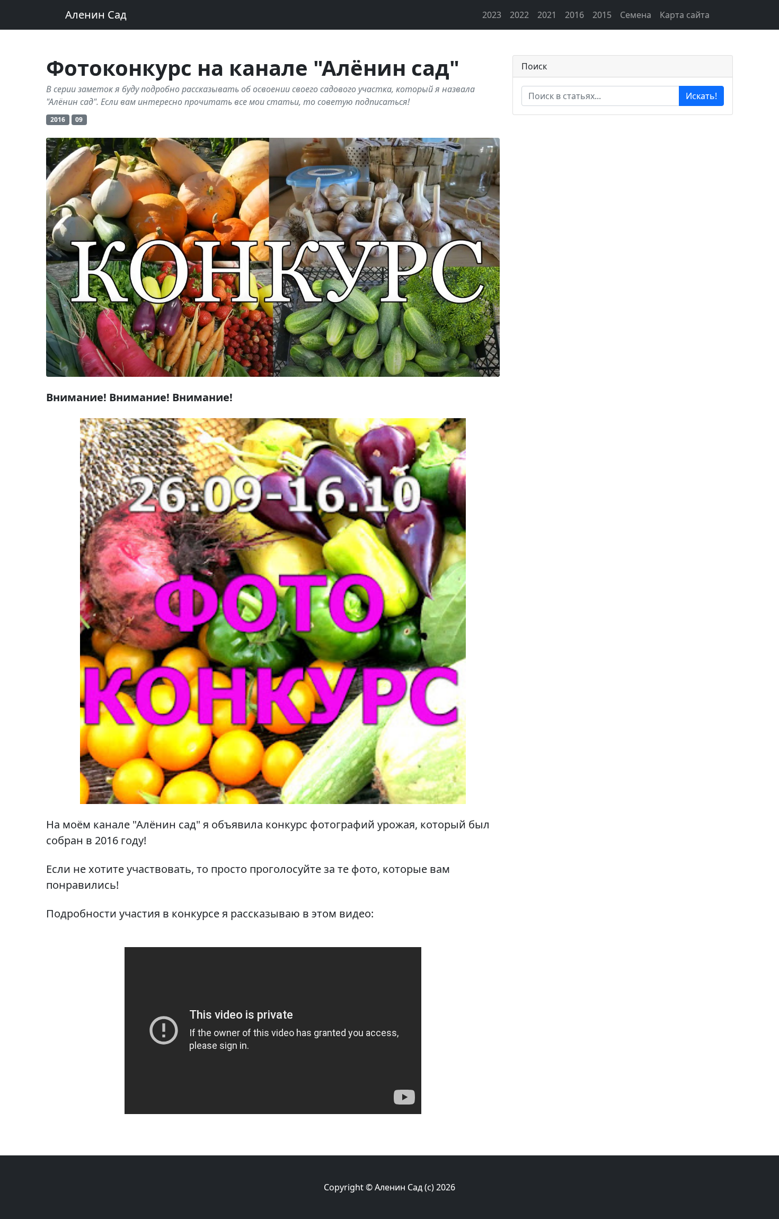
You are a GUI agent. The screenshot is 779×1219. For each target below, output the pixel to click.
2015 (602, 15)
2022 (519, 15)
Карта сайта (685, 15)
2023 (491, 15)
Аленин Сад (96, 14)
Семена (635, 15)
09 (79, 119)
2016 (574, 15)
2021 (546, 15)
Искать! (701, 96)
